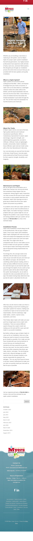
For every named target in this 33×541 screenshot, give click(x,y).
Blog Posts (18, 46)
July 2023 (5, 412)
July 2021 (5, 414)
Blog (18, 509)
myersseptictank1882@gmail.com (18, 467)
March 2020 (6, 427)
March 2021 (6, 420)
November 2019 (7, 430)
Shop (15, 507)
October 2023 (7, 409)
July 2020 (5, 425)
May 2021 (6, 417)
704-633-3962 (18, 465)
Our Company (10, 499)
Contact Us (20, 507)
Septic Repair (23, 501)
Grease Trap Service (10, 503)
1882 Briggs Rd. (11, 470)
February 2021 (7, 422)
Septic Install (15, 501)
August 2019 (6, 433)
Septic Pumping (18, 499)
